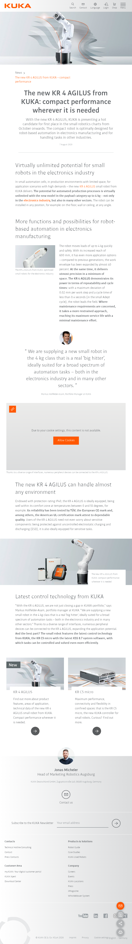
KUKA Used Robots (77, 857)
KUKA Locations (76, 881)
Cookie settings (101, 937)
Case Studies (74, 852)
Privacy (85, 937)
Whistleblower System (79, 896)
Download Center (13, 881)
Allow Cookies (66, 440)
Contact (8, 852)
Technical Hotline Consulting (18, 847)
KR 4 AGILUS (87, 186)
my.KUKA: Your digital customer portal (23, 872)
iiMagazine (73, 891)
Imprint (72, 937)
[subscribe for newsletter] (116, 823)
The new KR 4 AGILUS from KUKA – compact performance (42, 79)
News (18, 72)
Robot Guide (74, 847)
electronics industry (37, 200)
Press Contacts (12, 857)
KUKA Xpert (10, 876)
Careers (71, 872)
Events (71, 876)
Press (70, 886)
